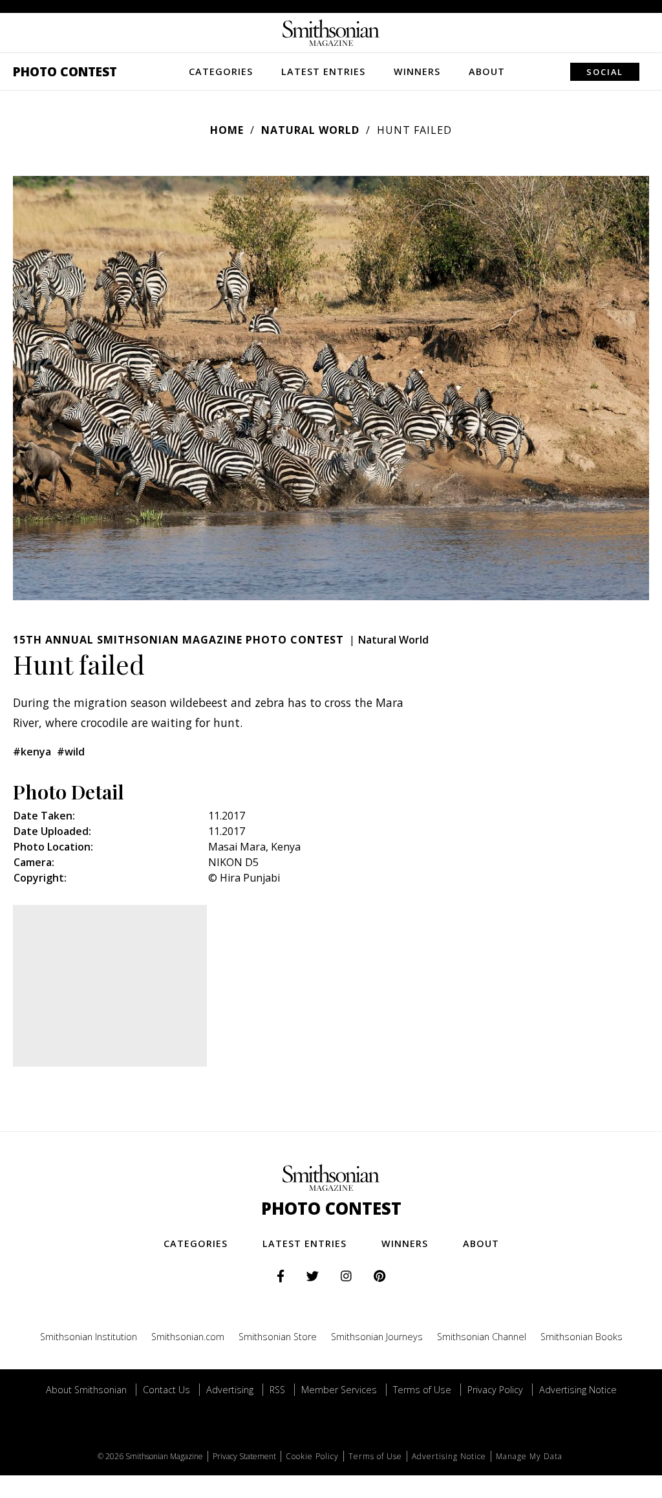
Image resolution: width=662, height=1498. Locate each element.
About (487, 71)
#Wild (71, 751)
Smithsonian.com (187, 1336)
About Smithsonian (86, 1390)
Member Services (339, 1390)
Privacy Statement (244, 1456)
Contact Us (166, 1390)
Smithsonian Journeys (377, 1336)
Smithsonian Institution (88, 1336)
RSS (277, 1390)
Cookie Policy (312, 1456)
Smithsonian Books (581, 1336)
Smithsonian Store (278, 1336)
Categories (221, 71)
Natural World (310, 130)
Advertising (229, 1390)
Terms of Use (422, 1390)
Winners (417, 71)
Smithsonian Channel (481, 1336)
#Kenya (32, 751)
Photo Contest (65, 71)
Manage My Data (529, 1456)
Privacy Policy (495, 1390)
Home (227, 130)
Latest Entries (323, 71)
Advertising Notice (578, 1390)
